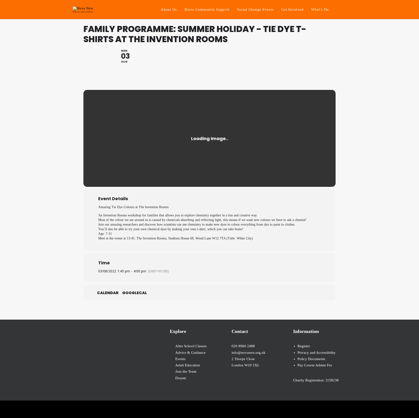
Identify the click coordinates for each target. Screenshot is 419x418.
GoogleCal (134, 293)
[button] (344, 9)
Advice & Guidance (190, 353)
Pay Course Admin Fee (315, 365)
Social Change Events (255, 9)
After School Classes (191, 346)
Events (180, 359)
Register (304, 346)
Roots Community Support (207, 9)
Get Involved (292, 9)
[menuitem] (168, 9)
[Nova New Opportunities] (83, 9)
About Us (169, 9)
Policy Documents (311, 359)
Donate (180, 378)
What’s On (320, 9)
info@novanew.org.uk (249, 353)
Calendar (108, 293)
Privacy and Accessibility (317, 353)
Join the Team (185, 371)
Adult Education (187, 365)
